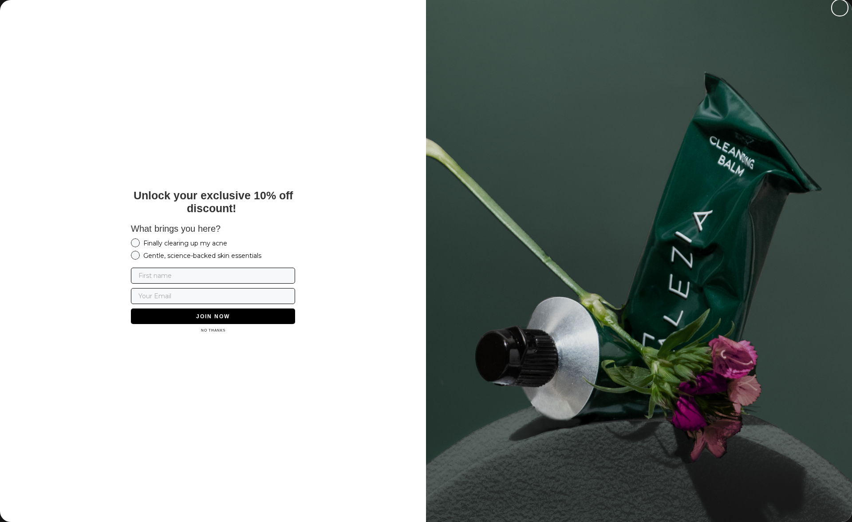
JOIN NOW (213, 316)
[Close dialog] (840, 8)
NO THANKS (213, 330)
